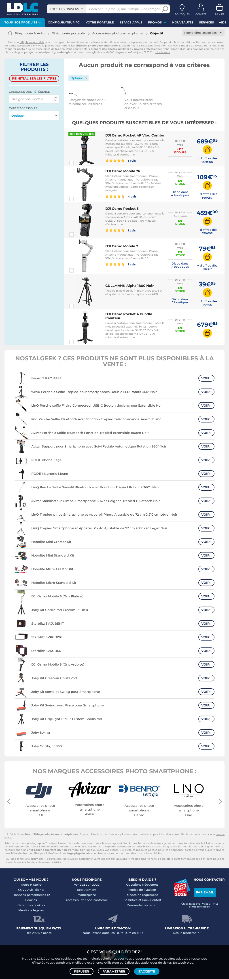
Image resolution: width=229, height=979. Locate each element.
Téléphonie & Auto (30, 33)
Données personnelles (29, 895)
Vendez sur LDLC (87, 884)
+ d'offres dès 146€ (207, 195)
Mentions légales (31, 910)
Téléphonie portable (68, 33)
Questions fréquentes (142, 884)
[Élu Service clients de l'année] (182, 895)
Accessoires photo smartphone (117, 33)
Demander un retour (142, 905)
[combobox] (66, 8)
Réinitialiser (34, 78)
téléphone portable (31, 42)
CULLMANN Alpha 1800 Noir (129, 286)
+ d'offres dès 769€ (207, 160)
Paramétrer (113, 971)
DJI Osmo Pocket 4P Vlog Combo (134, 135)
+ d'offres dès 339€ (207, 231)
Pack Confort (151, 900)
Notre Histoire (31, 884)
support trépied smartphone (138, 858)
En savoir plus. (183, 962)
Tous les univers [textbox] (64, 9)
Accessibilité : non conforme (87, 900)
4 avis (132, 196)
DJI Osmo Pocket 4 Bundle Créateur (128, 316)
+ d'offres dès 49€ (207, 303)
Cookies (31, 900)
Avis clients (35, 889)
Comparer (79, 163)
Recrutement (86, 889)
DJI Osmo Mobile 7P (122, 171)
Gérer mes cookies (31, 905)
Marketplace (87, 895)
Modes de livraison (142, 889)
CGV (21, 889)
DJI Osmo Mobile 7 (121, 246)
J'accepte (146, 971)
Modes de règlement (142, 895)
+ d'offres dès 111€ (207, 267)
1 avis (131, 160)
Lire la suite (162, 52)
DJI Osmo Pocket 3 (122, 208)
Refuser (81, 971)
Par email (205, 892)
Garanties (130, 900)
